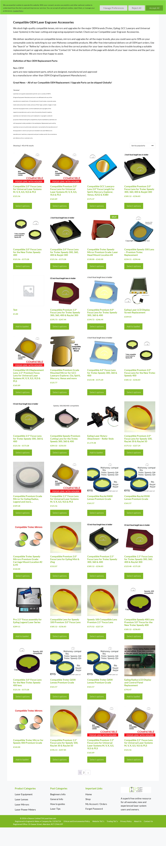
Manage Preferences (113, 8)
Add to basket (22, 326)
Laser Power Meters (25, 809)
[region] (83, 7)
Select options (23, 205)
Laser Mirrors (22, 804)
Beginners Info (58, 794)
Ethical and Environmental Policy (77, 821)
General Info (56, 799)
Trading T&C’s (112, 821)
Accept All (154, 8)
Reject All (136, 8)
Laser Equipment (23, 794)
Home (88, 794)
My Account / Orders (96, 804)
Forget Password (94, 808)
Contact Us (148, 821)
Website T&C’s (98, 821)
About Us (137, 821)
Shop (88, 799)
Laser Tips (55, 808)
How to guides (57, 804)
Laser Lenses (21, 799)
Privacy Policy (126, 821)
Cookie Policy (18, 11)
